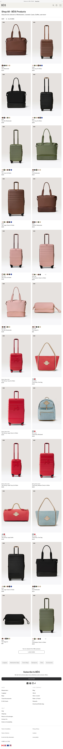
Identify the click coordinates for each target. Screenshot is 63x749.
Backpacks (34, 662)
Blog (34, 690)
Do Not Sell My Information (8, 737)
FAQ (3, 711)
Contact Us (4, 719)
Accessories (49, 662)
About (34, 693)
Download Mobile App (38, 704)
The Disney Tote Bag (37, 382)
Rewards (35, 701)
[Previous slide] (1, 1)
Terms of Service (5, 733)
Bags (3, 695)
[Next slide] (62, 1)
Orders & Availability (7, 722)
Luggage (4, 662)
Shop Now (37, 1)
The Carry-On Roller (37, 68)
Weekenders (5, 690)
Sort (3, 18)
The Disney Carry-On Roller (8, 381)
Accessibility (35, 737)
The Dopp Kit (35, 330)
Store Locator (36, 695)
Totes (41, 662)
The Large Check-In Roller (8, 225)
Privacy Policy (36, 729)
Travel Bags (25, 662)
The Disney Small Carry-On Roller (10, 485)
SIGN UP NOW (31, 678)
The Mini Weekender (7, 121)
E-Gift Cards (5, 701)
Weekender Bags (14, 662)
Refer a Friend (36, 698)
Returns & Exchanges (7, 716)
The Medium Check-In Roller (39, 278)
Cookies (34, 733)
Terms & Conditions (6, 729)
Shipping (4, 713)
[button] (53, 5)
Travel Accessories (6, 698)
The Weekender (5, 68)
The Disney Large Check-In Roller (10, 433)
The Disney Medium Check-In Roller (41, 485)
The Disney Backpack (37, 434)
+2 (45, 274)
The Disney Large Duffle (7, 537)
